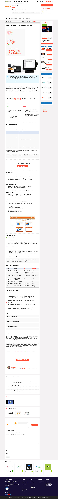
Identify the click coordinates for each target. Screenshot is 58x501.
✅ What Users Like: (10, 40)
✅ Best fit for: (10, 44)
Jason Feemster (13, 367)
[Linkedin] (10, 494)
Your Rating (8, 435)
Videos (20, 18)
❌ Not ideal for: (10, 45)
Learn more (42, 498)
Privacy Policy (28, 497)
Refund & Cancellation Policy (39, 497)
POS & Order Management (11, 34)
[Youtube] (9, 494)
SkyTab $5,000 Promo (46, 34)
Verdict (8, 54)
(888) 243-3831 (49, 483)
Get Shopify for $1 (49, 69)
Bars (43, 110)
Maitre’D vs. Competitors (11, 42)
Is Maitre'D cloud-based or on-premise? (13, 51)
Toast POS (14, 351)
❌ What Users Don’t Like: (11, 41)
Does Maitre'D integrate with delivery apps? (14, 53)
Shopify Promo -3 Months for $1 (47, 68)
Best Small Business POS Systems (25, 484)
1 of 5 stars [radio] (10, 435)
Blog (23, 490)
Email (7, 453)
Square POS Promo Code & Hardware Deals (48, 62)
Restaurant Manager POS (37, 471)
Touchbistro (47, 81)
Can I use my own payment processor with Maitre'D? (15, 49)
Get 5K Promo (50, 54)
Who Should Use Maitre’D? (11, 43)
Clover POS (46, 86)
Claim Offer (50, 59)
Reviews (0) (28, 18)
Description (8, 18)
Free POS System (32, 487)
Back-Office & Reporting (11, 35)
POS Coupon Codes (33, 485)
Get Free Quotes (21, 166)
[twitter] (7, 494)
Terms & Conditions (32, 497)
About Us (47, 481)
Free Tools (36, 1)
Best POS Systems (19, 1)
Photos (24, 18)
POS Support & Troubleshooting (24, 489)
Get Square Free (49, 64)
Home (14, 1)
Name (7, 450)
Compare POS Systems (47, 5)
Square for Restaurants (25, 351)
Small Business (45, 111)
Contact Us (47, 482)
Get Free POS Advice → (46, 8)
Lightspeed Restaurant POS (8, 471)
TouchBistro (34, 268)
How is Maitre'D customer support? (13, 52)
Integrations (9, 38)
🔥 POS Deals (32, 1)
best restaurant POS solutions (16, 99)
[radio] (41, 12)
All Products (31, 481)
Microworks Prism (18, 470)
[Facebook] (6, 494)
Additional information (14, 18)
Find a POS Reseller (32, 486)
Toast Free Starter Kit (48, 48)
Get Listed (40, 482)
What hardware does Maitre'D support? (13, 50)
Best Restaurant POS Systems (25, 482)
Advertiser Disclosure (46, 497)
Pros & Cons (9, 31)
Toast (25, 268)
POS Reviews (26, 1)
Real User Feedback (10, 39)
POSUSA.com (24, 368)
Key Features (9, 33)
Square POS (47, 91)
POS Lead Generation (42, 481)
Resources (41, 1)
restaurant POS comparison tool (16, 98)
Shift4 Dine (46, 76)
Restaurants (44, 109)
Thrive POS (46, 470)
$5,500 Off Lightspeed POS (48, 57)
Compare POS (49, 1)
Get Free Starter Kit (49, 50)
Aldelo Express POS (27, 471)
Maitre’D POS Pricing (10, 32)
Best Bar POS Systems (25, 485)
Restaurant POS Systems (18, 3)
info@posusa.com (49, 484)
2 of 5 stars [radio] (10, 435)
